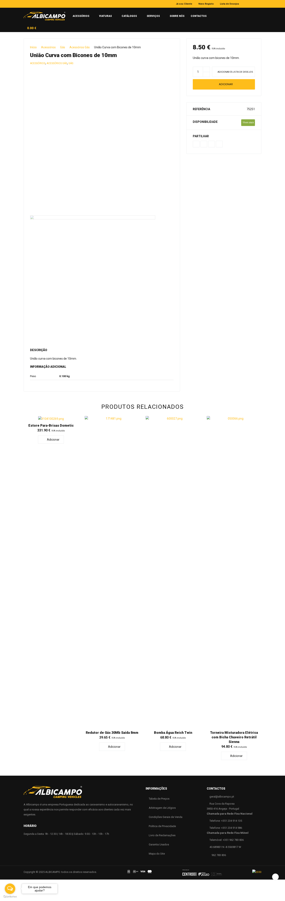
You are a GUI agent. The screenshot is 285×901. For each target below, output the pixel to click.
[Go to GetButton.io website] (10, 896)
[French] (229, 14)
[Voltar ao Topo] (275, 877)
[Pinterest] (211, 144)
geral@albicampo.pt (221, 796)
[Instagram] (253, 4)
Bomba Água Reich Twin (173, 733)
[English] (221, 14)
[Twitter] (204, 144)
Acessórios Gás (79, 47)
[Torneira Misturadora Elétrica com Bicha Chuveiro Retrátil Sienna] (234, 572)
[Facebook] (247, 4)
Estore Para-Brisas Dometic (51, 425)
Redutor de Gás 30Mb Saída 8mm (112, 733)
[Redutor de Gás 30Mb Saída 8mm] (112, 572)
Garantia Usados (159, 844)
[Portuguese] (213, 14)
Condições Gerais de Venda (165, 817)
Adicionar (226, 84)
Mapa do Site (157, 853)
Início (33, 47)
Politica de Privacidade (162, 826)
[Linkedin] (260, 4)
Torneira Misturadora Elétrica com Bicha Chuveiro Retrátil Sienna (234, 737)
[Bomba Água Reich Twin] (173, 572)
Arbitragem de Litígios (162, 807)
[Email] (219, 144)
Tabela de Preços (159, 798)
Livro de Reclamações (162, 835)
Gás (62, 47)
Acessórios (48, 47)
